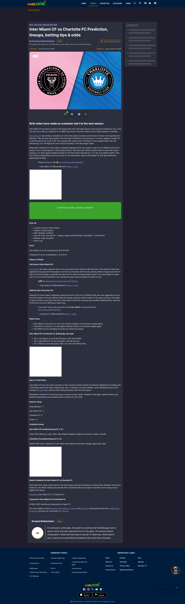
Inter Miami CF (35, 136)
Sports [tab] (93, 3)
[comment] (72, 114)
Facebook (65, 508)
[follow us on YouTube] (96, 589)
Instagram (84, 508)
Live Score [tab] (117, 3)
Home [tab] (83, 3)
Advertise (123, 562)
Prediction (33, 494)
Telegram (65, 511)
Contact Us (109, 566)
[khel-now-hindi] (145, 3)
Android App (114, 508)
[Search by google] (134, 3)
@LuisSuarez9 (48, 281)
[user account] (155, 3)
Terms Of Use (110, 570)
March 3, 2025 (70, 314)
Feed (139, 558)
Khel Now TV (142, 566)
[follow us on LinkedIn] (101, 589)
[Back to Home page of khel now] (37, 3)
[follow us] (78, 114)
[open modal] (175, 570)
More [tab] (128, 3)
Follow (60, 41)
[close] (177, 587)
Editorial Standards (126, 570)
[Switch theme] (140, 3)
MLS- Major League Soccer (43, 25)
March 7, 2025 (72, 166)
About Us (108, 562)
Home (107, 558)
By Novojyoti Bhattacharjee (42, 41)
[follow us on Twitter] (92, 589)
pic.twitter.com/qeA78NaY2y (66, 281)
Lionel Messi (43, 390)
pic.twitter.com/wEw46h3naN (71, 162)
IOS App (35, 511)
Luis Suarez (34, 269)
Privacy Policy (125, 566)
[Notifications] (150, 3)
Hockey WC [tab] (104, 3)
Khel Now (54, 508)
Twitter (73, 508)
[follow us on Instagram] (88, 589)
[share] (85, 114)
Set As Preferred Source (112, 41)
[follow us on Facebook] (84, 589)
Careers (122, 558)
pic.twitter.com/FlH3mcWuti (49, 310)
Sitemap (141, 562)
